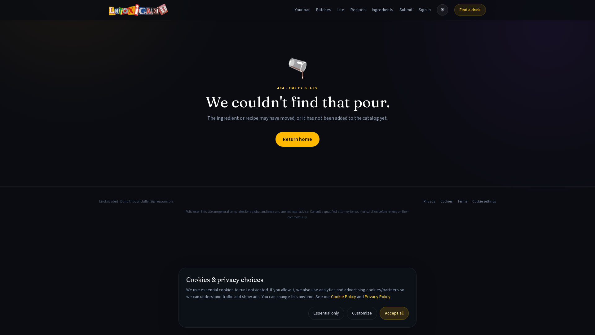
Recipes (358, 10)
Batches (323, 10)
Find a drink (470, 10)
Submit (405, 10)
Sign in (425, 10)
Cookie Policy (343, 297)
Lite (340, 10)
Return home (297, 139)
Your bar (302, 10)
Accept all (394, 313)
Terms (462, 201)
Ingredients (382, 10)
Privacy (429, 201)
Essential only (326, 313)
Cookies (446, 201)
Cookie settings (484, 201)
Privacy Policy (377, 297)
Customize (362, 313)
